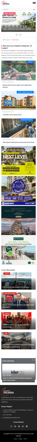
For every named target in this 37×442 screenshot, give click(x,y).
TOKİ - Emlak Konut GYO (25, 92)
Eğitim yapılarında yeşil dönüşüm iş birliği (17, 29)
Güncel (30, 62)
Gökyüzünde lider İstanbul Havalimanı (16, 287)
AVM (6, 333)
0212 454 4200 (7, 414)
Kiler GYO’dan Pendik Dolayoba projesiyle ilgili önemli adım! (17, 379)
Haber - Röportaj (9, 13)
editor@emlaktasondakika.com (11, 417)
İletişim (20, 439)
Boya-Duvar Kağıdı (10, 293)
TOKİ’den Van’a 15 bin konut (12, 115)
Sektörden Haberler (26, 119)
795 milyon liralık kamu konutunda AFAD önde (18, 142)
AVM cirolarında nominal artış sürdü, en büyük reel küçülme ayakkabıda (18, 346)
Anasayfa (7, 40)
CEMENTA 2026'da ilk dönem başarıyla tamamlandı (16, 326)
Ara (34, 9)
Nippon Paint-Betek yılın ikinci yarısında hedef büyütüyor (18, 306)
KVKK (25, 439)
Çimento (7, 313)
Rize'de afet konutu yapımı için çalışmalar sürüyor (17, 86)
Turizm (7, 273)
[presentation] (16, 34)
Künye (15, 439)
